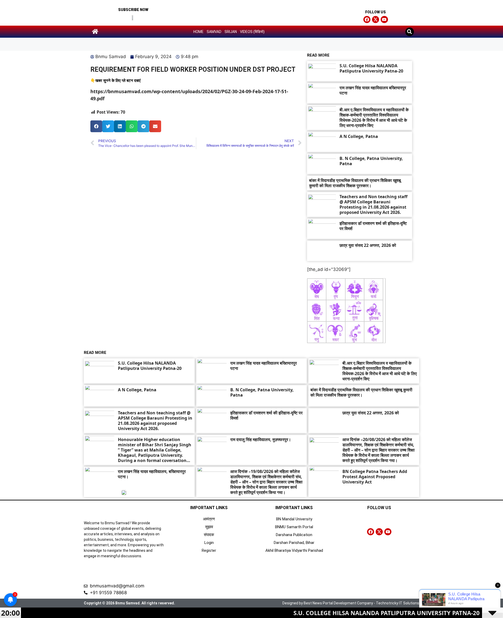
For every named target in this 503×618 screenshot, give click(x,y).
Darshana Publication (294, 534)
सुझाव (209, 527)
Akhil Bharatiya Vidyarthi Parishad (294, 550)
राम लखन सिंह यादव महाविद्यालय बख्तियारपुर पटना (373, 90)
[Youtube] (384, 19)
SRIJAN (231, 32)
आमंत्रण (209, 519)
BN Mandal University (294, 519)
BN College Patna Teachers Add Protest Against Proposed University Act (374, 477)
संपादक (209, 534)
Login (209, 542)
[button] (409, 31)
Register (209, 550)
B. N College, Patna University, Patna (371, 160)
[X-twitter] (375, 19)
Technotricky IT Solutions (397, 603)
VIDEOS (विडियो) (252, 32)
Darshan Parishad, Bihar (294, 542)
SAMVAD (214, 32)
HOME (198, 32)
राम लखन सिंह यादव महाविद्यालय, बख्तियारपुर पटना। (152, 474)
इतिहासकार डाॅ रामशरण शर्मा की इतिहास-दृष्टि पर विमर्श (373, 225)
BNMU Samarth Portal (294, 527)
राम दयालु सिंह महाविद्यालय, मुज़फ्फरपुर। (260, 439)
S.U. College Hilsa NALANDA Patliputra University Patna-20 (371, 68)
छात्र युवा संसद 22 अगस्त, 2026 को (368, 245)
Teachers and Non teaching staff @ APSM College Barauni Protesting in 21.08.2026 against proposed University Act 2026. (373, 204)
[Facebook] (366, 19)
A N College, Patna (359, 136)
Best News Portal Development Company (338, 603)
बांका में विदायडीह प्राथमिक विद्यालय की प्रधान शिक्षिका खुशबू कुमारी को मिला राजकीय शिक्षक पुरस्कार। (355, 182)
